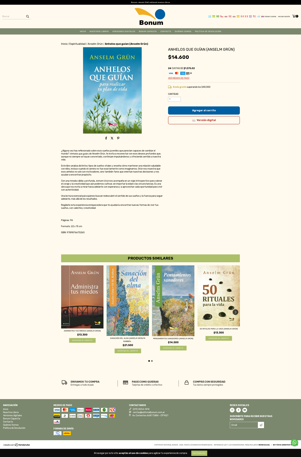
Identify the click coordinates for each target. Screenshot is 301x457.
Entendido (199, 453)
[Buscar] (27, 16)
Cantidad (173, 94)
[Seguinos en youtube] (244, 410)
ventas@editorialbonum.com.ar (149, 412)
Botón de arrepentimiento (285, 445)
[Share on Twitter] (112, 138)
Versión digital (206, 120)
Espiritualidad (77, 43)
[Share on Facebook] (106, 138)
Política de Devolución (208, 31)
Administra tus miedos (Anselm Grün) (82, 331)
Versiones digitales (123, 31)
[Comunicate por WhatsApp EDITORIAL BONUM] (294, 442)
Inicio (83, 31)
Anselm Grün (95, 43)
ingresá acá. (264, 445)
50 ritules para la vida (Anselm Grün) (219, 329)
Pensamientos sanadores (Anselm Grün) (173, 338)
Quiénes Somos (183, 31)
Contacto (165, 31)
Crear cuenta (270, 17)
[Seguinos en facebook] (238, 410)
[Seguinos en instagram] (232, 410)
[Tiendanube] (17, 446)
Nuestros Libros (99, 31)
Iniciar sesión (284, 17)
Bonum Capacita (148, 31)
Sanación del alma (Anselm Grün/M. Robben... (128, 339)
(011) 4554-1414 (141, 409)
